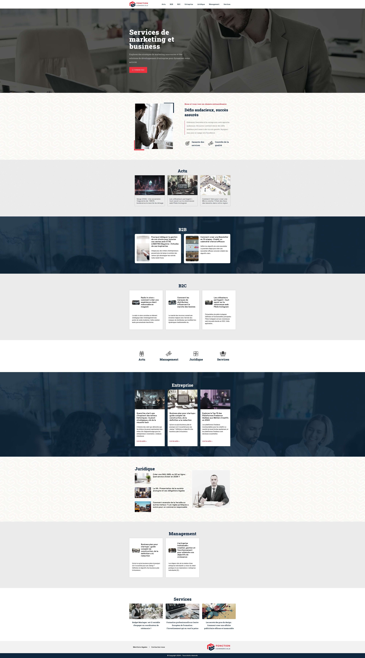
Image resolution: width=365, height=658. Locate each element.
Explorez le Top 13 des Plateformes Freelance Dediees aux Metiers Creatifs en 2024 (215, 416)
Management (214, 4)
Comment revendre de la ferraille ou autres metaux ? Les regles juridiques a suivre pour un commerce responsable (171, 504)
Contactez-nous (158, 647)
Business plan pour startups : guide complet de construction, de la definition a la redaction (182, 416)
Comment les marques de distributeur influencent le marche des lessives (186, 302)
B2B (171, 4)
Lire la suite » (142, 441)
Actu (164, 4)
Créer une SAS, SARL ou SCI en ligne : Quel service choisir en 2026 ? (169, 475)
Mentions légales (140, 647)
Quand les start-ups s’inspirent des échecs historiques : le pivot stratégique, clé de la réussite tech (147, 418)
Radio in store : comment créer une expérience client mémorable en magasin (150, 302)
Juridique (201, 4)
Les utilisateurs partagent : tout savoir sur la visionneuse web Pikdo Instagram (181, 201)
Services (227, 4)
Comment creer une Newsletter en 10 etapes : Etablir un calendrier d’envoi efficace (214, 239)
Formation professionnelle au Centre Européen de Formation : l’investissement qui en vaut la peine (182, 625)
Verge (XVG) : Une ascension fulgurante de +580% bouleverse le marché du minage (150, 201)
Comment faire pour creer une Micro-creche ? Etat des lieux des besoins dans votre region (215, 201)
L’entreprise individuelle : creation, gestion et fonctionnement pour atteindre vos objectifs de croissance (186, 550)
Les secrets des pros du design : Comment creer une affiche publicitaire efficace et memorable (219, 625)
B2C (178, 4)
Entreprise (189, 4)
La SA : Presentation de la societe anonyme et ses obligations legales (169, 489)
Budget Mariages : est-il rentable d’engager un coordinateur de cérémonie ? (146, 625)
